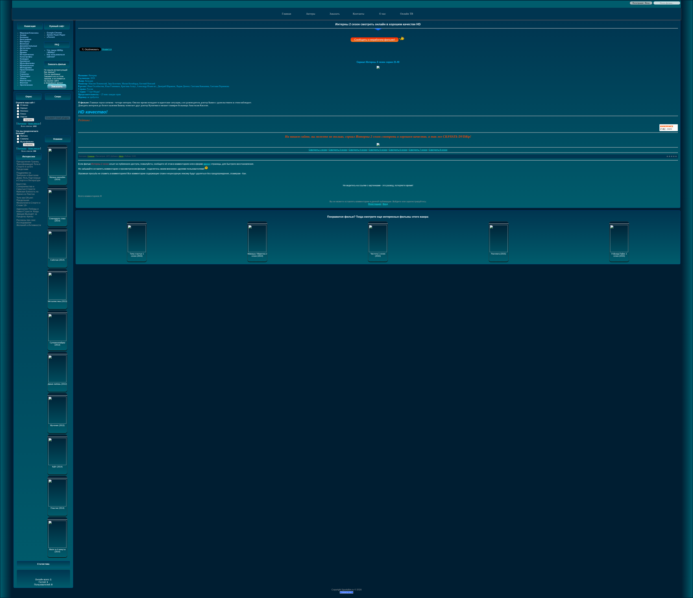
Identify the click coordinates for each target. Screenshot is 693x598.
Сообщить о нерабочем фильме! (374, 39)
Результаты (22, 123)
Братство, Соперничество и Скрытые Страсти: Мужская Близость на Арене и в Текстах (27, 189)
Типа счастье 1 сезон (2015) (137, 255)
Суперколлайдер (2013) (57, 344)
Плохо (23, 114)
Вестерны (25, 41)
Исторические (27, 54)
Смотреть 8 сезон (438, 150)
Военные (24, 44)
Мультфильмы (27, 63)
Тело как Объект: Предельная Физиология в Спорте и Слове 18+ (28, 202)
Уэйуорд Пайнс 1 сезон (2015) (619, 255)
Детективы (25, 48)
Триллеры (25, 76)
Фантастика (25, 80)
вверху (207, 164)
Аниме (23, 35)
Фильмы (24, 136)
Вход (647, 2)
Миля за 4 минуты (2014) (57, 550)
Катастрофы (26, 57)
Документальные (28, 46)
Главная (286, 13)
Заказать (335, 13)
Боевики (24, 37)
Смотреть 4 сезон (358, 150)
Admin (121, 156)
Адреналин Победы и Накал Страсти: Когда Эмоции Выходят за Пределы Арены (27, 213)
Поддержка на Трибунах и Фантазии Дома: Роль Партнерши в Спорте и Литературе (28, 177)
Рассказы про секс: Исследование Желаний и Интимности (28, 222)
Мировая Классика (29, 33)
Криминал (25, 61)
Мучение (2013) (57, 425)
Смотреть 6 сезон (398, 150)
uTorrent (51, 37)
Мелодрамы (26, 67)
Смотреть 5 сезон (378, 150)
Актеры (310, 13)
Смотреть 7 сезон (418, 150)
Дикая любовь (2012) (57, 384)
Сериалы (24, 74)
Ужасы (23, 78)
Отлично (24, 105)
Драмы (23, 52)
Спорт (23, 72)
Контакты (358, 13)
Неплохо (24, 111)
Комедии (24, 59)
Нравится (107, 49)
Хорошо (23, 108)
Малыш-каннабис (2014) (57, 178)
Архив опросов (34, 123)
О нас (382, 13)
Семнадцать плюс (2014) (57, 219)
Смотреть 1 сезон (318, 150)
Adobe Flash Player (56, 35)
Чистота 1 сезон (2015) (378, 255)
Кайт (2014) (57, 467)
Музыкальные (27, 65)
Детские (24, 50)
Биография (25, 39)
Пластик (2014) (57, 508)
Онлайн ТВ (406, 13)
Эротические (26, 85)
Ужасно (23, 117)
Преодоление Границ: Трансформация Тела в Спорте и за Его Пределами (28, 165)
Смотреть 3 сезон (338, 150)
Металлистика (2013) (57, 301)
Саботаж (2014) (57, 260)
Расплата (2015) (498, 254)
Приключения (27, 70)
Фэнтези (24, 83)
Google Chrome (54, 33)
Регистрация (638, 2)
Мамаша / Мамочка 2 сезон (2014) (257, 255)
